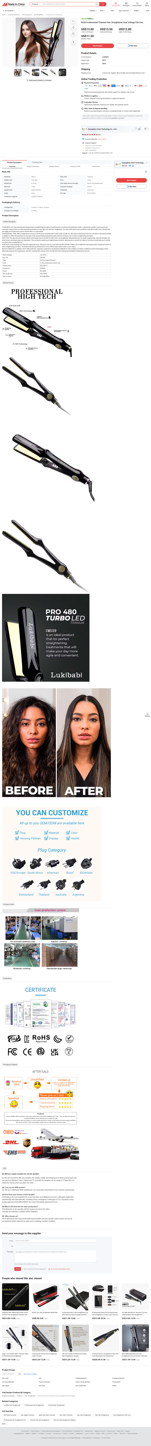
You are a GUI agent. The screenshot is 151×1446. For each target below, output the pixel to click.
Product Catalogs (31, 1374)
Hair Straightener (38, 14)
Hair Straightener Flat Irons (122, 1415)
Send (17, 1269)
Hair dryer (42, 1386)
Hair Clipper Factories (27, 1415)
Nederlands (79, 1433)
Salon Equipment (27, 14)
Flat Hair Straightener (102, 1415)
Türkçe (115, 1433)
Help (112, 11)
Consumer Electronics (14, 14)
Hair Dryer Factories (10, 1415)
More (4, 1424)
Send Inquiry (97, 46)
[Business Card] (146, 171)
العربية (86, 1433)
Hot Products (25, 1431)
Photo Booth (116, 1382)
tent (40, 1378)
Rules (147, 11)
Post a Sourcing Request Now (59, 1269)
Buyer (102, 11)
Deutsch (72, 1433)
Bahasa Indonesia (132, 1433)
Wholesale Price (78, 1431)
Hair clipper (5, 1386)
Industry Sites (88, 1431)
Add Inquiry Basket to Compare (40, 80)
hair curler (5, 1378)
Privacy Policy (106, 1438)
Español (34, 1433)
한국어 (92, 1433)
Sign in (147, 5)
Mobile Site (120, 1431)
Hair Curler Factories (66, 1415)
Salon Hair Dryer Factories (47, 1415)
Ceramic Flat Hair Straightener (39, 1420)
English (27, 1433)
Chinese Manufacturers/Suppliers (51, 1431)
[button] (105, 166)
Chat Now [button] (133, 46)
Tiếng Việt (122, 1433)
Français (48, 1433)
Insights (127, 1431)
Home (3, 14)
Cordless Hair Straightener (12, 1405)
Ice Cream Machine (8, 1382)
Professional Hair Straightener (54, 14)
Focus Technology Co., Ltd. (62, 1438)
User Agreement (87, 1438)
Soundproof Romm (118, 1378)
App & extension (124, 11)
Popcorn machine (44, 1382)
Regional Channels (100, 1431)
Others (114, 1386)
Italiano (65, 1433)
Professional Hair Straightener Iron (15, 1420)
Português (41, 1433)
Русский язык (57, 1433)
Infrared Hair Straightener (56, 1405)
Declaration (97, 1438)
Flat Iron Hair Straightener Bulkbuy (65, 1420)
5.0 (123, 166)
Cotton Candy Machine (83, 1382)
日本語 (98, 1433)
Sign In (84, 153)
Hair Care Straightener (84, 1415)
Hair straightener (81, 1386)
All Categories (9, 11)
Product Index (111, 1431)
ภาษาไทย (109, 1433)
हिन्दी (103, 1433)
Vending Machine (81, 1378)
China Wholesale (67, 1431)
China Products (35, 1431)
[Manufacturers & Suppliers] (13, 4)
